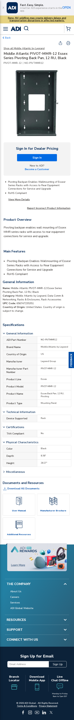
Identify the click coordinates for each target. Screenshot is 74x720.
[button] (71, 360)
